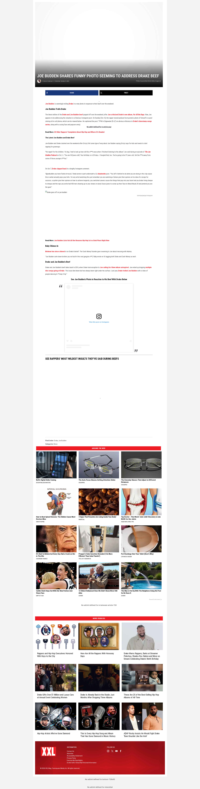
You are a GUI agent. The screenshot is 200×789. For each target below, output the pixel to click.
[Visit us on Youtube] (117, 751)
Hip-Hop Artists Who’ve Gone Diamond (53, 733)
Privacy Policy (71, 758)
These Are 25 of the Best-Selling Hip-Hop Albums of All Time (141, 696)
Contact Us (70, 751)
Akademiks (102, 174)
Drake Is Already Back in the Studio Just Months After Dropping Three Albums (97, 696)
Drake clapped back (59, 169)
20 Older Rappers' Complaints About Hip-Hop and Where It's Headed (79, 132)
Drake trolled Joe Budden (127, 271)
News (56, 444)
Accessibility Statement (74, 756)
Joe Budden (62, 440)
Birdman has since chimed (55, 251)
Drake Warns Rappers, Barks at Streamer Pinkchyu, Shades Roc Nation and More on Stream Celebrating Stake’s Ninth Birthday (142, 656)
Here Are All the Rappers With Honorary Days (97, 654)
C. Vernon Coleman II (47, 81)
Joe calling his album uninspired (114, 267)
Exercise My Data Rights (75, 760)
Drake (56, 440)
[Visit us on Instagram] (109, 751)
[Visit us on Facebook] (121, 751)
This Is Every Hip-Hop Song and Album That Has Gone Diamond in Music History (97, 734)
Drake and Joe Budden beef (72, 115)
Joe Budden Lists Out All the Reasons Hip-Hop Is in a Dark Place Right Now (81, 240)
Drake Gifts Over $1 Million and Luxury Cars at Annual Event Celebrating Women (55, 696)
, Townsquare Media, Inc (59, 768)
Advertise (70, 753)
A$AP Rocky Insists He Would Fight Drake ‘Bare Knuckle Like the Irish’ (141, 734)
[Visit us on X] (113, 751)
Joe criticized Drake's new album (120, 115)
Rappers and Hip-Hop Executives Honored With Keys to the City (55, 654)
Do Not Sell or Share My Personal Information (81, 763)
